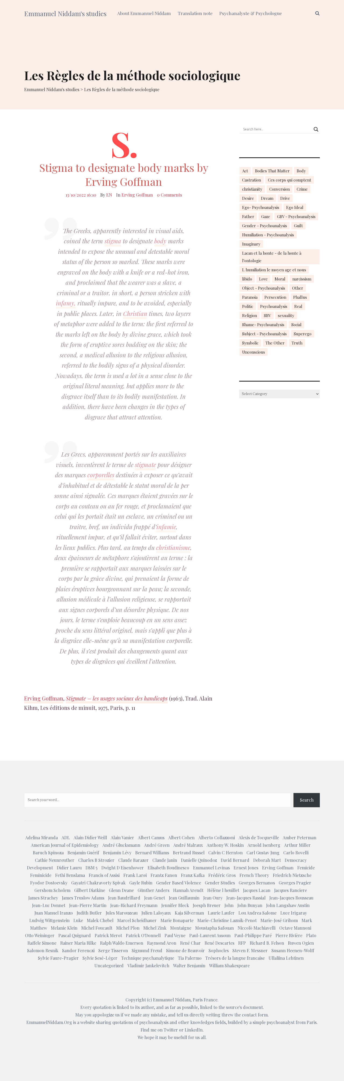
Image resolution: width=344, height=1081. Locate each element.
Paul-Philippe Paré (253, 935)
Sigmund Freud (147, 950)
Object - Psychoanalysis (263, 288)
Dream (267, 198)
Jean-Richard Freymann (133, 905)
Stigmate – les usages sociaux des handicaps (117, 698)
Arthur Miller (297, 845)
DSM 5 (91, 867)
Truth (297, 343)
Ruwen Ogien (301, 943)
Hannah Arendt (188, 890)
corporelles (100, 475)
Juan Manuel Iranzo (53, 913)
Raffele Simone (41, 943)
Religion (249, 315)
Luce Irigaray (293, 913)
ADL (66, 837)
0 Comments (169, 195)
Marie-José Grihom (279, 920)
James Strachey (43, 898)
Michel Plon (127, 928)
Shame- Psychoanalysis (263, 324)
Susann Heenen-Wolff (292, 950)
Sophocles (219, 950)
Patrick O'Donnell (143, 935)
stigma (113, 241)
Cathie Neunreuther (54, 860)
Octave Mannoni (295, 928)
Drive (285, 198)
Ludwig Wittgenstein (49, 920)
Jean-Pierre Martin (87, 905)
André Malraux (188, 845)
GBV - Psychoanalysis (296, 216)
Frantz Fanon (163, 875)
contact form (255, 1015)
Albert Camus (151, 837)
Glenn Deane (121, 890)
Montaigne (180, 928)
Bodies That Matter (272, 170)
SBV (267, 315)
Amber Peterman (299, 837)
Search (307, 800)
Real (298, 306)
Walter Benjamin (189, 965)
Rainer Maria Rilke (78, 943)
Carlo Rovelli (296, 852)
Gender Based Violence (178, 883)
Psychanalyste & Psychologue (250, 13)
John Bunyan (249, 905)
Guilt (298, 225)
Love (263, 279)
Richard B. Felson (267, 943)
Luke (78, 920)
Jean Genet (154, 898)
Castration (251, 180)
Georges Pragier (295, 883)
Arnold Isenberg (264, 845)
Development (40, 867)
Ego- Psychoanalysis (260, 207)
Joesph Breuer (207, 905)
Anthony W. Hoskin (225, 845)
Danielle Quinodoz (199, 860)
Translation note (195, 13)
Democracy (296, 860)
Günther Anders (153, 890)
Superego (302, 333)
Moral (280, 279)
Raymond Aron (161, 943)
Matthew (38, 928)
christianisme (173, 547)
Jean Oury (213, 898)
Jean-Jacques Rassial (246, 898)
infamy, (66, 303)
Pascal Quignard (74, 935)
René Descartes (219, 943)
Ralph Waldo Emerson (121, 943)
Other (297, 288)
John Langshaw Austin (288, 905)
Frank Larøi (135, 875)
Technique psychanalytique (147, 958)
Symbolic (250, 343)
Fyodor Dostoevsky (48, 883)
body (160, 241)
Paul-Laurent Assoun (210, 935)
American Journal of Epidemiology (65, 845)
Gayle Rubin (140, 883)
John (229, 905)
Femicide (306, 867)
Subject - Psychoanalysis (264, 333)
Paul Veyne (174, 935)
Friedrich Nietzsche (292, 875)
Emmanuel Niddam (172, 999)
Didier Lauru (69, 867)
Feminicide (40, 875)
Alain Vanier (122, 837)
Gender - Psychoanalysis (264, 225)
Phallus (300, 297)
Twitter (171, 1030)
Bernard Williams (152, 852)
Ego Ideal (294, 207)
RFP (242, 943)
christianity (252, 189)
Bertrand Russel (189, 852)
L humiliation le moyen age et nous (274, 269)
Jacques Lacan (256, 890)
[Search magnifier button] (316, 129)
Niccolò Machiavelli (256, 928)
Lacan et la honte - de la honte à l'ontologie (271, 256)
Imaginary (251, 244)
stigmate (145, 465)
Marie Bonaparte (177, 920)
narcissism (301, 279)
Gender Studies (220, 883)
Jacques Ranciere (290, 890)
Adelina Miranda (41, 837)
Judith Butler (89, 913)
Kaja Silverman (189, 913)
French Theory (254, 875)
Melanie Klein (64, 928)
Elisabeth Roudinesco (168, 867)
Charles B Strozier (96, 860)
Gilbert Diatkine (89, 890)
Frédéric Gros (222, 875)
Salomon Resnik (42, 950)
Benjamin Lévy (117, 852)
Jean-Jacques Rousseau (291, 898)
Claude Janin (164, 860)
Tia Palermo (190, 958)
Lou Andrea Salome (257, 913)
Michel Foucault (96, 928)
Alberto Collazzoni (216, 837)
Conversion (279, 189)
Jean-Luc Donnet (48, 905)
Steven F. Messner (250, 950)
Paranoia (249, 297)
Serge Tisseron (113, 950)
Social (296, 324)
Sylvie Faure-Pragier (58, 958)
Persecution (275, 297)
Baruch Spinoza (48, 852)
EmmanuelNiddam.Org (49, 1022)
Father (248, 216)
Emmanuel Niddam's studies (65, 13)
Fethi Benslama (70, 875)
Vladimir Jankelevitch (148, 965)
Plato (311, 935)
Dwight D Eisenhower (122, 867)
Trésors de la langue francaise (235, 958)
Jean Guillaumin (184, 898)
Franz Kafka (193, 875)
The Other (275, 343)
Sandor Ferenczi (78, 950)
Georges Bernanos (257, 883)
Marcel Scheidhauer (137, 920)
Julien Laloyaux (156, 913)
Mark (307, 920)
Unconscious (253, 352)
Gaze (265, 216)
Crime (302, 189)
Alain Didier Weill (90, 837)
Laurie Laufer (221, 913)
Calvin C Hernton (225, 852)
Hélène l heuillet (223, 890)
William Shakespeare (229, 965)
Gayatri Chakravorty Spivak (98, 883)
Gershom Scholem (52, 890)
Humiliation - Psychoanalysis (268, 234)
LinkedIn (194, 1030)
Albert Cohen (181, 837)
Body (301, 170)
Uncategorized (109, 965)
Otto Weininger (40, 935)
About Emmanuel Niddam (144, 13)
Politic (247, 306)
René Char (190, 943)
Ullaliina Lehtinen (286, 958)
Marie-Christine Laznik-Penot (227, 920)
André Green (157, 845)
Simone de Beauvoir (185, 950)
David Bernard (235, 860)
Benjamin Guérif (83, 852)
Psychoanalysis (273, 306)
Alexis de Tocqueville (259, 837)
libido (247, 279)
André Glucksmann (121, 845)
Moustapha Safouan (214, 928)
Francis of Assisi (104, 875)
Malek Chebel (100, 920)
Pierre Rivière (288, 935)
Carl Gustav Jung (263, 852)
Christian (135, 314)
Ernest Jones (246, 867)
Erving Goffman (137, 195)
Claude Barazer (133, 860)
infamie (166, 527)
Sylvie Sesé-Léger (100, 958)
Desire (248, 198)
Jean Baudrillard (124, 898)
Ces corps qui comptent (289, 180)
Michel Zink (154, 928)
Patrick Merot (108, 935)
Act (245, 170)
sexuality (286, 315)
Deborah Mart (267, 860)
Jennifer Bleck (175, 905)
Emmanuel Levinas (211, 867)
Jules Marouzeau (122, 913)
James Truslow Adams (83, 898)
